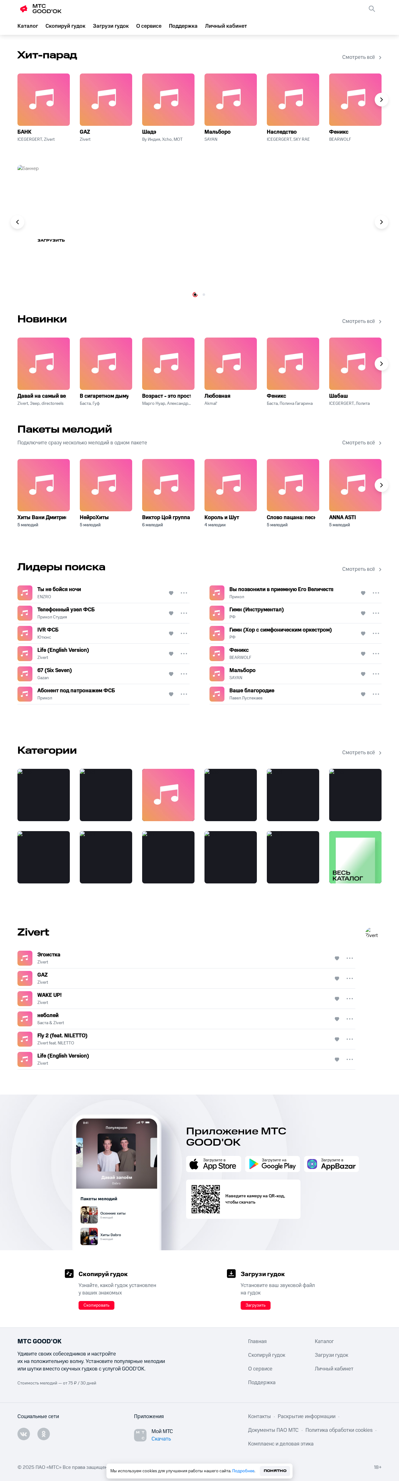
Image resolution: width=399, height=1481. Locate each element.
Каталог (27, 26)
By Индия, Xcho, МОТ (162, 139)
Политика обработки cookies (339, 1430)
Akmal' (210, 403)
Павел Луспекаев (245, 698)
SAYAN (210, 139)
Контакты (259, 1416)
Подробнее (243, 1471)
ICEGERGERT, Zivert (36, 139)
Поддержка (183, 26)
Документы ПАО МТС (273, 1430)
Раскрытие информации (306, 1416)
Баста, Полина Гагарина (290, 403)
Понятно (275, 1471)
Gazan (43, 677)
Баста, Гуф (90, 403)
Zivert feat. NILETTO (55, 1043)
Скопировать (96, 1305)
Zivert (85, 139)
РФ (232, 617)
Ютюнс (44, 637)
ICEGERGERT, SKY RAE (288, 139)
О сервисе (148, 26)
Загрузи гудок (111, 26)
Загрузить (51, 240)
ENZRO (44, 596)
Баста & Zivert (50, 1022)
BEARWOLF (340, 139)
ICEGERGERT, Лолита (349, 403)
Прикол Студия (52, 617)
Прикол (236, 596)
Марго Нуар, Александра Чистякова (166, 403)
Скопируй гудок (65, 26)
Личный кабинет (226, 26)
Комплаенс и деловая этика (281, 1444)
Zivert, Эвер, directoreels (40, 403)
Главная (257, 1341)
